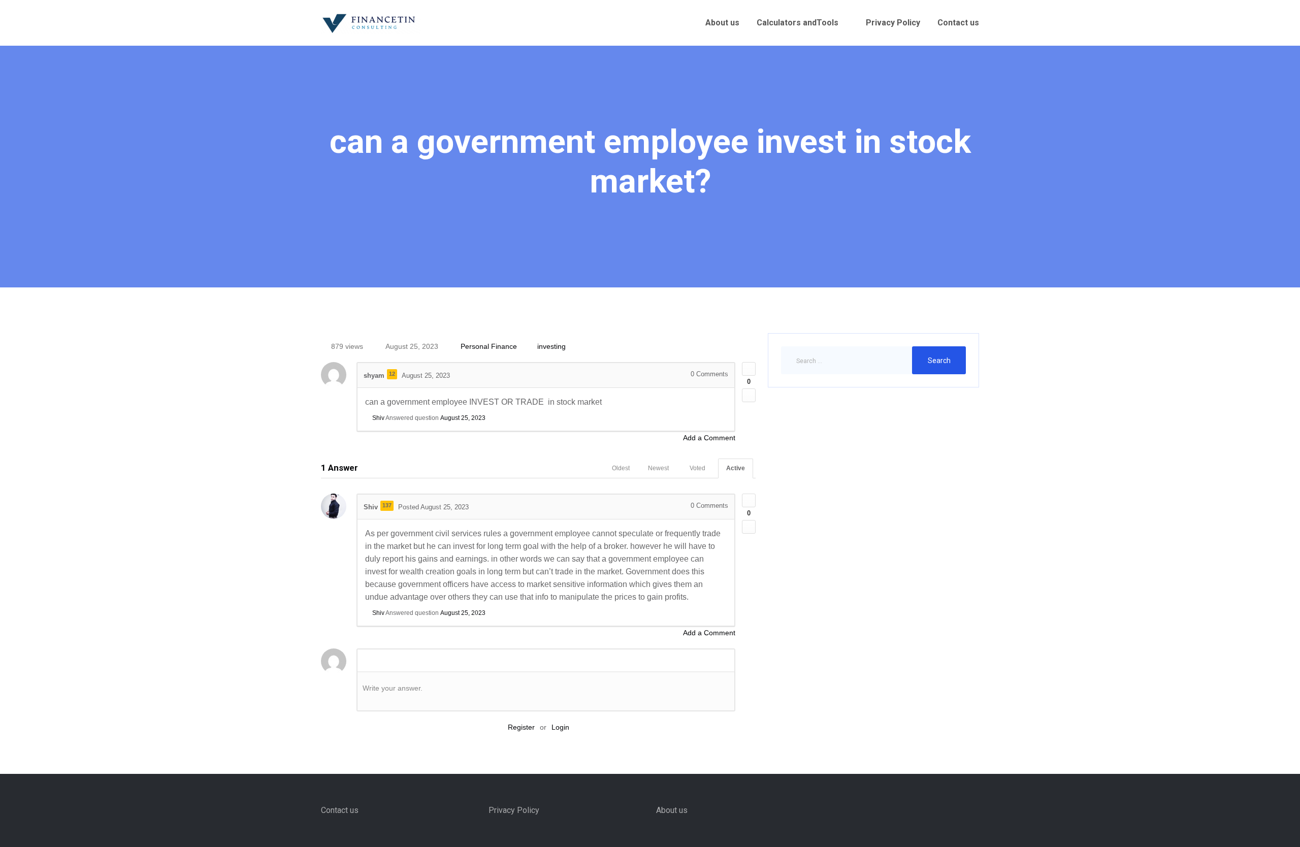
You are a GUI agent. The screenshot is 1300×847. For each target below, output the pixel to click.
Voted (697, 468)
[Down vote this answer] (749, 527)
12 (392, 374)
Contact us (958, 22)
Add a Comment (709, 438)
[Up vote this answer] (749, 500)
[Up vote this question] (749, 369)
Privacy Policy (893, 22)
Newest (658, 468)
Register (521, 727)
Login (560, 727)
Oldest (621, 468)
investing (551, 346)
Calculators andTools (797, 22)
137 (387, 505)
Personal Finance (489, 346)
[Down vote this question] (749, 395)
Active (735, 468)
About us (722, 22)
